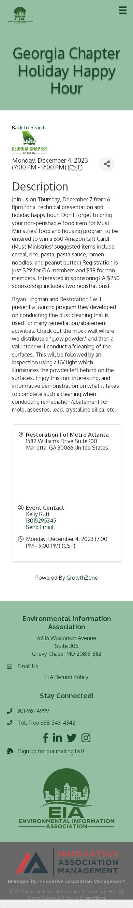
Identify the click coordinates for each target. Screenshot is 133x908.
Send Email (39, 527)
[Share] (107, 164)
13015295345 (41, 520)
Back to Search (29, 127)
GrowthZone (82, 577)
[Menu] (123, 10)
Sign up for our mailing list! (51, 751)
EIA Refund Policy (66, 677)
